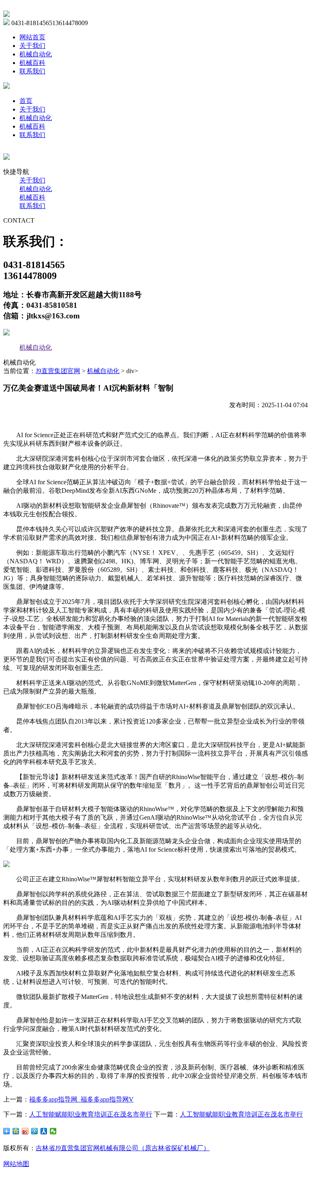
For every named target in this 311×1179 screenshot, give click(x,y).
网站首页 (32, 37)
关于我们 (32, 45)
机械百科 (32, 62)
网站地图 (16, 1163)
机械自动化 (35, 54)
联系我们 (32, 71)
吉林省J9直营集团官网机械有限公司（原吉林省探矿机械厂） (123, 1148)
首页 (25, 100)
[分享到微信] (53, 1131)
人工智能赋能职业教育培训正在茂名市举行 (90, 1114)
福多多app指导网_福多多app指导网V (81, 1099)
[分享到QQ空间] (16, 1131)
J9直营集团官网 (58, 370)
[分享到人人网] (43, 1131)
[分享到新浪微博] (25, 1131)
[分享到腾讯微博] (34, 1131)
